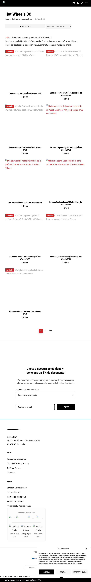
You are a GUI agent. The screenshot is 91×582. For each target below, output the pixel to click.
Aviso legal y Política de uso (19, 506)
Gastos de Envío (14, 492)
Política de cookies (76, 564)
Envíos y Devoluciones (17, 488)
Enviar (66, 407)
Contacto (11, 472)
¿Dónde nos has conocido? (27, 389)
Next (50, 331)
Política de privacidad (16, 497)
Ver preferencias (79, 572)
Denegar (63, 572)
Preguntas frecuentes (16, 459)
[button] (86, 549)
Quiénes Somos (14, 468)
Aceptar (47, 572)
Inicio (7, 19)
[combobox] (45, 395)
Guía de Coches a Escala (18, 463)
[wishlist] (73, 3)
